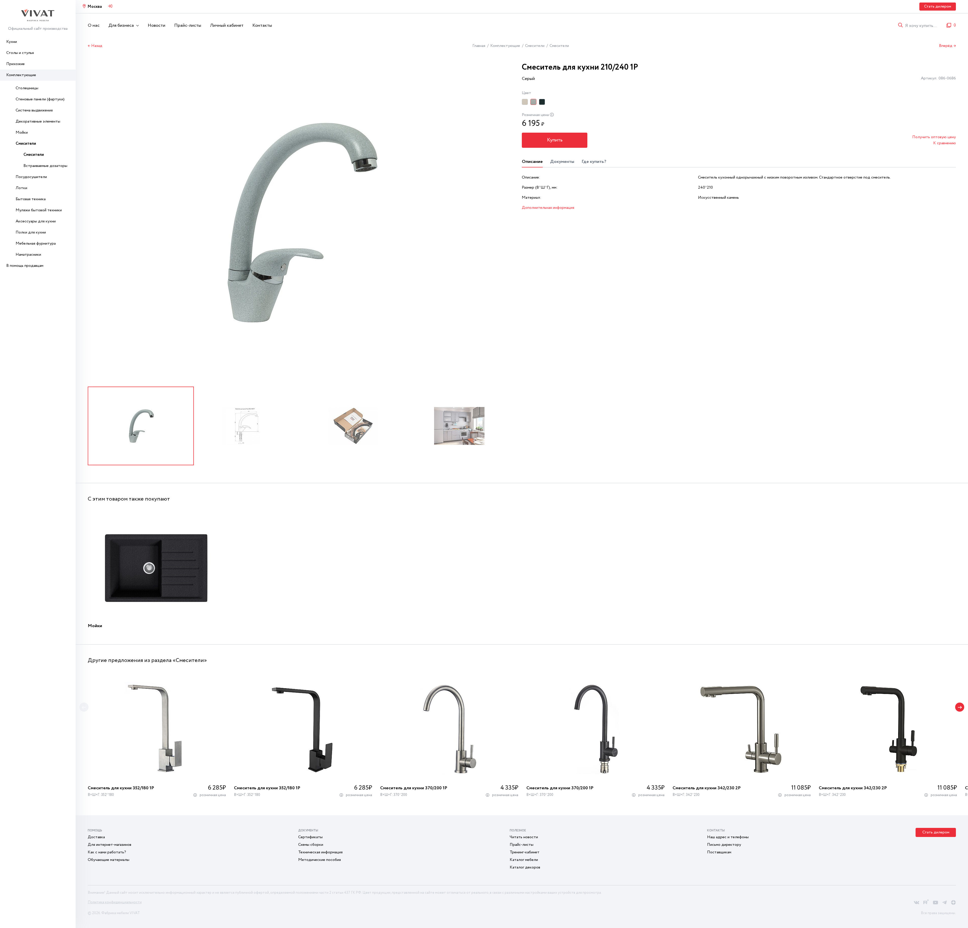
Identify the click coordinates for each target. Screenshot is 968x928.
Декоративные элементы (38, 121)
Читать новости (524, 837)
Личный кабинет (227, 25)
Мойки (22, 132)
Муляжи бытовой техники (39, 210)
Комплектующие (21, 75)
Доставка (96, 837)
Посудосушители (31, 177)
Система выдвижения (34, 110)
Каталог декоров (525, 867)
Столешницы (27, 88)
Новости (156, 25)
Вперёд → (947, 45)
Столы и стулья (20, 53)
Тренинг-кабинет (524, 852)
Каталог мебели (524, 860)
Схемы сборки (310, 845)
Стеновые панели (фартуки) (40, 99)
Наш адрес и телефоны (728, 837)
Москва (94, 7)
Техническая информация (320, 852)
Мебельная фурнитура (36, 243)
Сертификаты (310, 837)
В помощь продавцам (24, 266)
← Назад (95, 45)
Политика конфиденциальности (115, 902)
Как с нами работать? (107, 852)
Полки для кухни (31, 232)
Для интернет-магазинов (109, 845)
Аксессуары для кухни (36, 221)
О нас (94, 25)
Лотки (21, 188)
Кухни (11, 42)
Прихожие (15, 64)
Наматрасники (28, 254)
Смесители (26, 144)
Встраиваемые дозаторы (45, 166)
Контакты (262, 25)
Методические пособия (319, 860)
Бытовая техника (31, 199)
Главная (478, 46)
